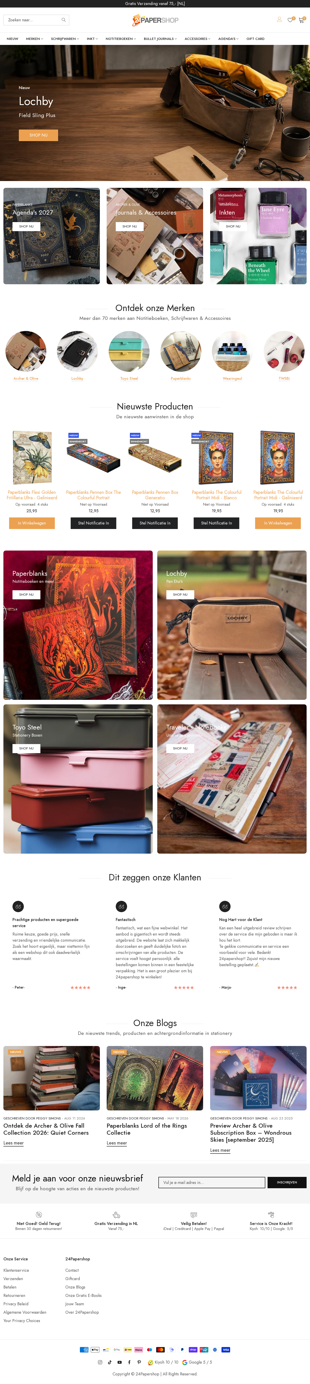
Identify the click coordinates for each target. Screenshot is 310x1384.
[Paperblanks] (180, 351)
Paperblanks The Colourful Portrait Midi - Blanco (93, 495)
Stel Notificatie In (31, 523)
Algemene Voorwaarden (24, 1312)
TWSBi (284, 378)
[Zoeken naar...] (63, 20)
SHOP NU (38, 135)
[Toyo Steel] (129, 351)
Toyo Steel (129, 378)
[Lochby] (77, 351)
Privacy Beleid (15, 1304)
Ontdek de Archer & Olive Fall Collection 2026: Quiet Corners (46, 1129)
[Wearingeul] (232, 351)
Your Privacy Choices (21, 1321)
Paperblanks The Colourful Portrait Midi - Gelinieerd (155, 495)
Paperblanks (181, 378)
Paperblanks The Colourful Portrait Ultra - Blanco (216, 495)
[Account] (279, 20)
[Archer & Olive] (25, 351)
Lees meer (13, 1143)
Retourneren (14, 1295)
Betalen (9, 1287)
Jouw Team (74, 1304)
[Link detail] (51, 236)
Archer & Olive (26, 378)
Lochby (77, 378)
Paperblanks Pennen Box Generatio (32, 495)
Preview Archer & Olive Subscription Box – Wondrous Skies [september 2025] (251, 1132)
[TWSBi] (284, 351)
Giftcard (72, 1279)
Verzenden (13, 1279)
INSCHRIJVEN (287, 1182)
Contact (72, 1270)
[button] (147, 174)
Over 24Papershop (82, 1312)
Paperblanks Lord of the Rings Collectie (147, 1129)
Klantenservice (16, 1270)
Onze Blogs (75, 1287)
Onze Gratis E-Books (83, 1295)
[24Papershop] (155, 20)
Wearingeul (232, 378)
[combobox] (36, 20)
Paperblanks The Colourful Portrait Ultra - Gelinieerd (278, 495)
